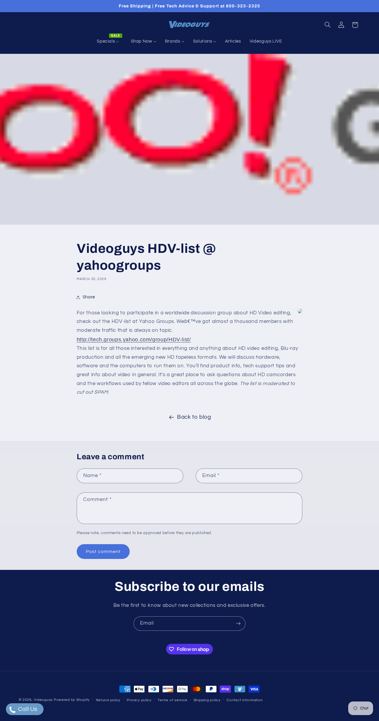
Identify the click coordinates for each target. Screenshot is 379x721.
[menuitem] (109, 41)
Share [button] (89, 297)
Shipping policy (207, 700)
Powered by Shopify (72, 699)
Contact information (245, 700)
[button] (327, 25)
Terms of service (172, 700)
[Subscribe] (238, 623)
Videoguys (43, 699)
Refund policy (108, 700)
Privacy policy (139, 700)
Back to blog (194, 417)
